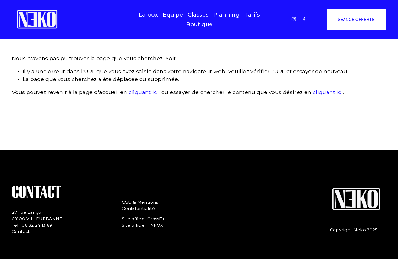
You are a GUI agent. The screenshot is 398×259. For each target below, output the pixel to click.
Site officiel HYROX (142, 225)
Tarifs (252, 14)
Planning (226, 14)
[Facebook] (304, 19)
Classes (198, 14)
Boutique (199, 24)
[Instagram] (293, 19)
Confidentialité (138, 208)
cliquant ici (144, 92)
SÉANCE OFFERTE (356, 19)
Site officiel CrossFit (143, 218)
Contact (21, 231)
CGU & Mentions (140, 202)
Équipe (173, 14)
